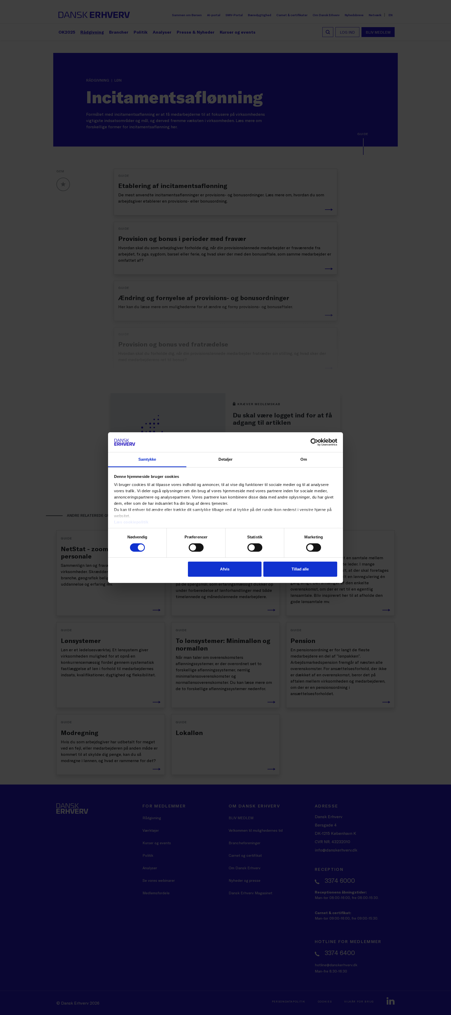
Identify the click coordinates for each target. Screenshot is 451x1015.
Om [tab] (303, 459)
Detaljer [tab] (225, 459)
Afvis (224, 569)
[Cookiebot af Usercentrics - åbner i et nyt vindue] (314, 442)
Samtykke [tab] (147, 459)
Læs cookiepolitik (131, 522)
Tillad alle (300, 569)
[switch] (196, 547)
